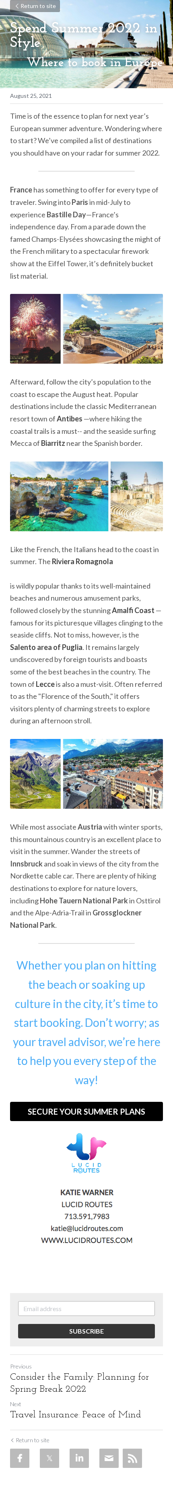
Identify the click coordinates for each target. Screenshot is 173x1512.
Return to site (38, 5)
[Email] (109, 1458)
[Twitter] (49, 1458)
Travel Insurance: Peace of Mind (75, 1415)
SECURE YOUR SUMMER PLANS (86, 1111)
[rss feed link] (132, 1458)
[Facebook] (19, 1458)
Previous (21, 1366)
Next (15, 1404)
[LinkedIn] (79, 1458)
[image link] (86, 1153)
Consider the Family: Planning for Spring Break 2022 (79, 1383)
